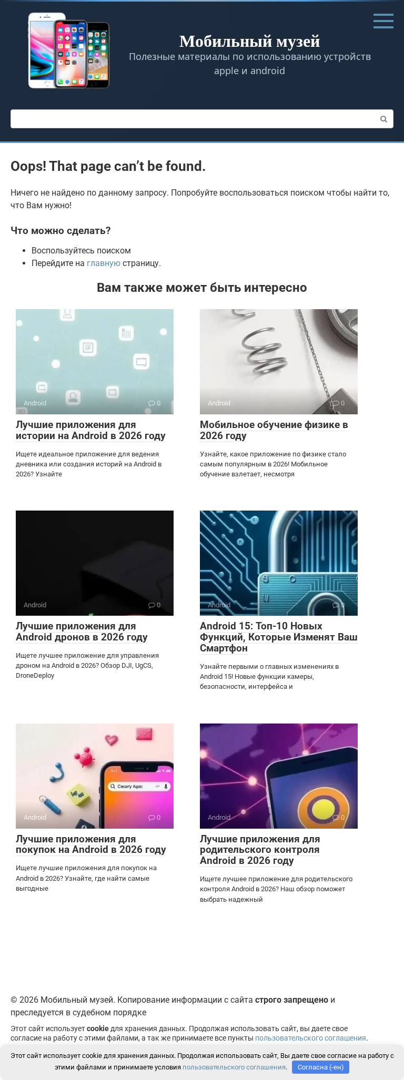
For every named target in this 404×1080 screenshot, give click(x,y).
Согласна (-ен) (321, 1067)
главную (103, 263)
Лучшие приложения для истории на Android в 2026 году (91, 430)
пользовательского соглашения (310, 1038)
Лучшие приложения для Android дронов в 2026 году (82, 631)
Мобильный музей (249, 40)
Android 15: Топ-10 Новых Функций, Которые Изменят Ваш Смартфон (279, 637)
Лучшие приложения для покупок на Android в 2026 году (91, 844)
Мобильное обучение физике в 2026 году (274, 430)
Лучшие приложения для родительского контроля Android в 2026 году (260, 850)
